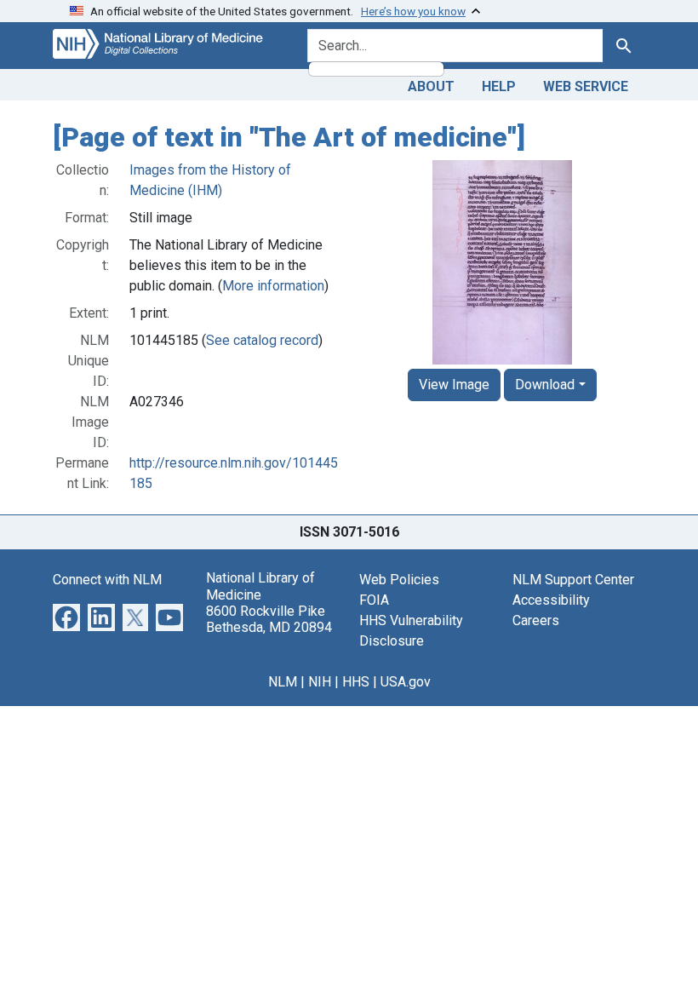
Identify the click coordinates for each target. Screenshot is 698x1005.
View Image (454, 384)
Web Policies (399, 579)
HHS (355, 682)
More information (273, 286)
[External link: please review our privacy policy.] (66, 617)
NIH (319, 682)
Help (499, 86)
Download (545, 384)
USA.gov (405, 682)
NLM (282, 682)
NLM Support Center (573, 579)
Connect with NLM (107, 579)
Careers (535, 620)
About (431, 86)
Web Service (585, 86)
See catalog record (262, 340)
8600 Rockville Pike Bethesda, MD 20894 (269, 619)
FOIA (374, 600)
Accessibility (551, 600)
